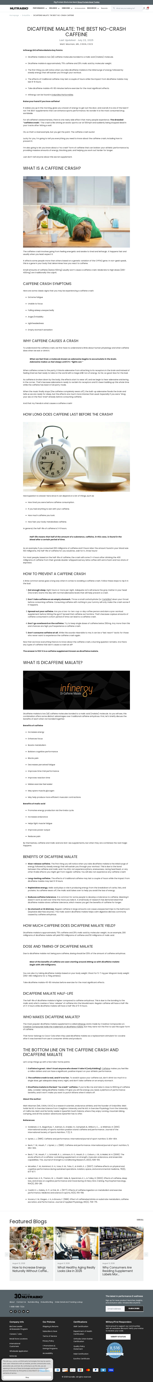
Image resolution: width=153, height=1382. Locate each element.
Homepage (14, 15)
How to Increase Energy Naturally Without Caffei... (30, 1269)
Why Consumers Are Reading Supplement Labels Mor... (117, 1271)
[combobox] (126, 8)
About (12, 1302)
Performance (38, 8)
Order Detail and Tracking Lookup (69, 1302)
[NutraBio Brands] (27, 1296)
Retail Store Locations (18, 1339)
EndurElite (26, 15)
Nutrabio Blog (33, 1302)
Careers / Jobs (16, 1334)
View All (140, 1220)
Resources (91, 8)
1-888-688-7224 (17, 1306)
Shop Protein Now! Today (88, 2)
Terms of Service (50, 1336)
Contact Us (21, 1302)
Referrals (13, 1356)
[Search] (114, 8)
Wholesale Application (19, 1351)
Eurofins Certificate (82, 1358)
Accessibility (48, 1353)
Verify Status (118, 1337)
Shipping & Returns (50, 1326)
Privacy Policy (48, 1341)
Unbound (66, 8)
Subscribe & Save (50, 1331)
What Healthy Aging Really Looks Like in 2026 (76, 1269)
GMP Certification (81, 1326)
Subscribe (133, 1308)
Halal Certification (81, 1354)
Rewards (104, 8)
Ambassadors (80, 8)
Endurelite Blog (47, 1302)
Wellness (53, 8)
